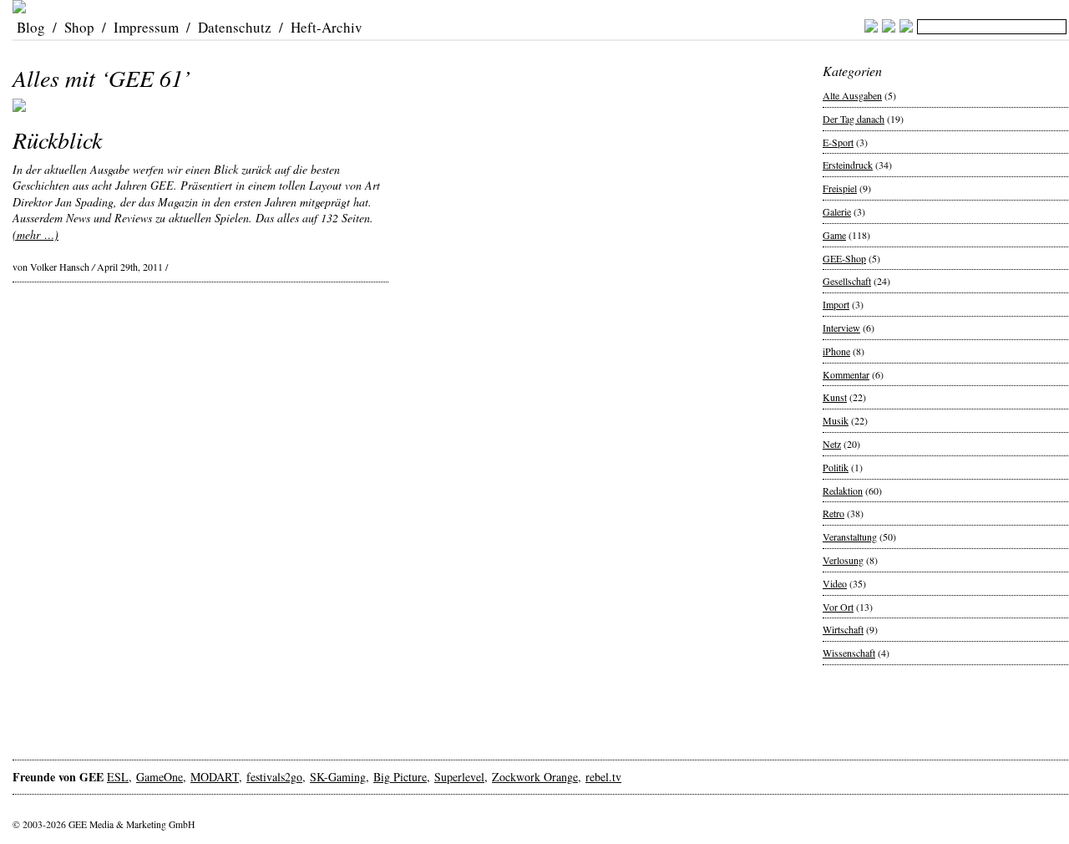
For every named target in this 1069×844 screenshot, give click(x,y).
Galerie (837, 211)
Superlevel (459, 777)
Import (836, 304)
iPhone (836, 351)
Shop (79, 27)
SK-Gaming (338, 777)
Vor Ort (838, 606)
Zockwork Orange (535, 777)
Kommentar (846, 374)
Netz (832, 443)
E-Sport (838, 142)
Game (834, 235)
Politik (836, 467)
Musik (836, 420)
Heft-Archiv (326, 27)
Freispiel (840, 188)
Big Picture (400, 777)
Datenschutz (234, 27)
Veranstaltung (850, 536)
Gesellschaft (847, 280)
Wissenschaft (849, 652)
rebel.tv (603, 777)
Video (835, 583)
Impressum (146, 27)
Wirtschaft (843, 629)
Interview (841, 327)
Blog (31, 27)
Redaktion (843, 490)
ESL (118, 777)
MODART (214, 777)
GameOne (159, 777)
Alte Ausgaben (852, 95)
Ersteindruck (848, 164)
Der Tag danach (853, 118)
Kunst (835, 397)
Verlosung (843, 560)
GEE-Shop (844, 258)
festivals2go (274, 777)
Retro (833, 513)
